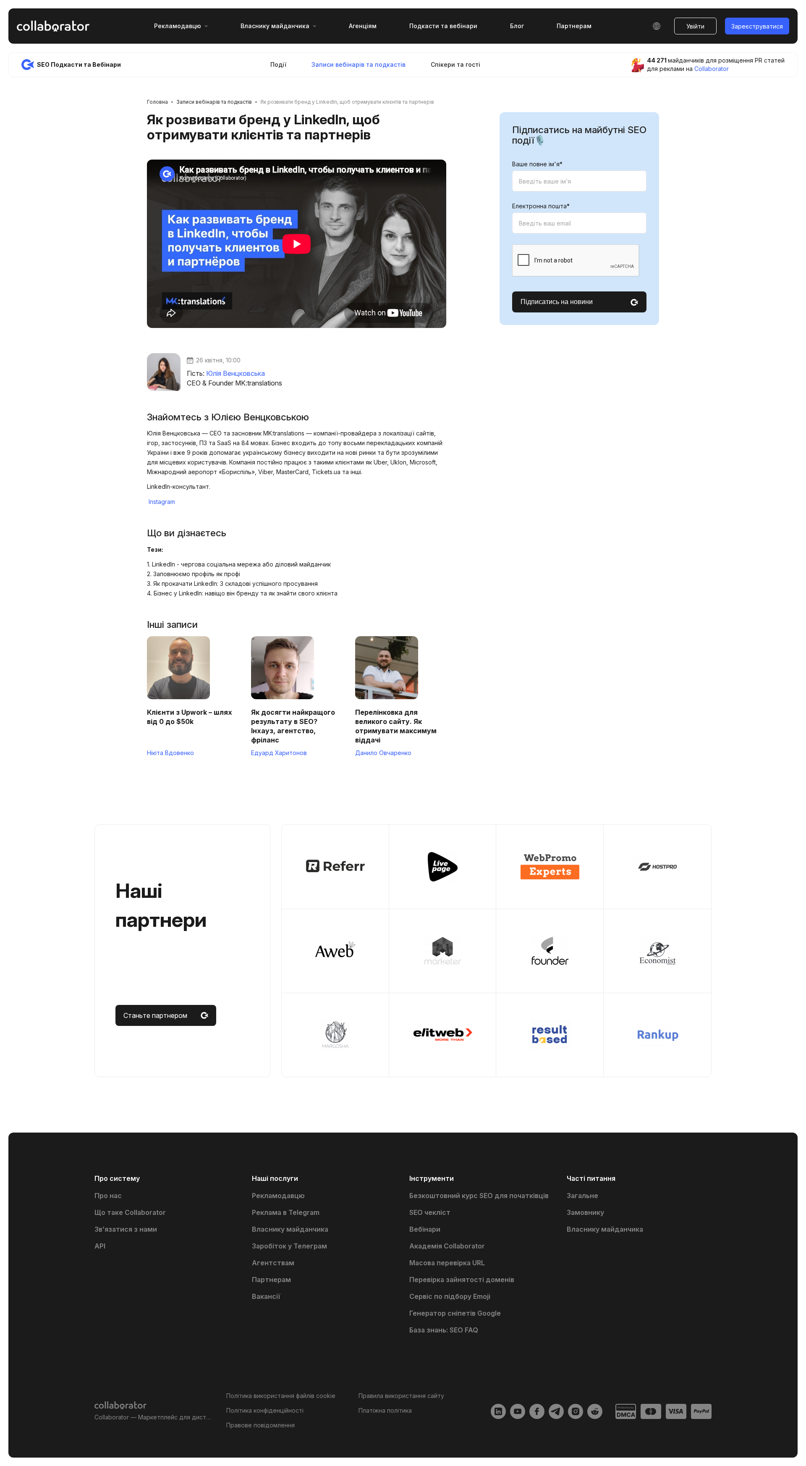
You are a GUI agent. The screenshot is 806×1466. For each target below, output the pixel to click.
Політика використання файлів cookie (280, 1395)
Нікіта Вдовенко (170, 752)
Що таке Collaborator (130, 1212)
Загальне (582, 1195)
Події (278, 64)
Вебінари (424, 1229)
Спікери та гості (455, 64)
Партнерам (574, 25)
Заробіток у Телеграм (289, 1246)
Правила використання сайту (401, 1395)
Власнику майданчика (290, 1229)
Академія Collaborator (447, 1246)
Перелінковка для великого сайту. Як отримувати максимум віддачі (396, 726)
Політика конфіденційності (265, 1410)
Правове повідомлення (260, 1425)
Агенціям (363, 25)
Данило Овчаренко (383, 752)
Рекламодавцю (278, 1195)
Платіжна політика (385, 1410)
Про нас (108, 1195)
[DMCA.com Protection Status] (625, 1411)
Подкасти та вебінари (443, 25)
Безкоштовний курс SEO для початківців (479, 1195)
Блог (517, 25)
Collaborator (711, 68)
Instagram (162, 501)
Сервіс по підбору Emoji (449, 1296)
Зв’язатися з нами (125, 1229)
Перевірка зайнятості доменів (461, 1279)
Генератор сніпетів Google (455, 1313)
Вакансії (266, 1296)
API (99, 1246)
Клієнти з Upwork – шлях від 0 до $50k (189, 717)
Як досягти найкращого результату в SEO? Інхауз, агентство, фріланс (293, 726)
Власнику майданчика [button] (275, 25)
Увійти (695, 26)
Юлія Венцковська (235, 373)
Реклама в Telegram (285, 1212)
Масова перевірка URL (447, 1263)
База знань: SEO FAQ (443, 1330)
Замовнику (585, 1212)
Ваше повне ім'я (537, 164)
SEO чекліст (429, 1212)
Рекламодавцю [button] (177, 25)
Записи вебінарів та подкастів (358, 64)
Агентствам (273, 1263)
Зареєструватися (757, 26)
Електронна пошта (541, 206)
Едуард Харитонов (279, 752)
